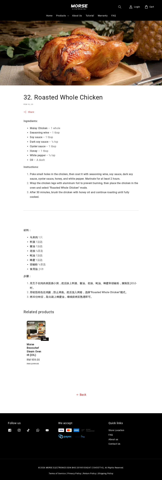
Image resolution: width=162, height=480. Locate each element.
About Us (77, 15)
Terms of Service (57, 473)
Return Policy (89, 473)
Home (49, 15)
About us (113, 439)
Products (61, 15)
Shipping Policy (105, 473)
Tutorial (90, 15)
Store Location (116, 430)
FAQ (113, 15)
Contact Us (114, 444)
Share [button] (31, 112)
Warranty (103, 15)
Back (83, 394)
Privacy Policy (74, 473)
